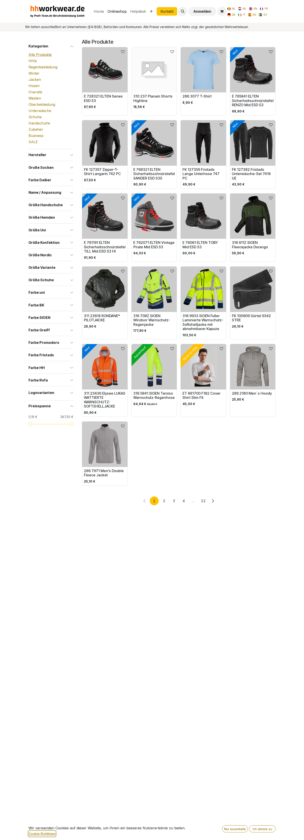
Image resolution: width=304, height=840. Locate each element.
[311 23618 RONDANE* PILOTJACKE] (105, 289)
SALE (33, 142)
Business (35, 135)
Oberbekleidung (41, 104)
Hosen (34, 86)
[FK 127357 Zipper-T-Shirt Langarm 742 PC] (105, 143)
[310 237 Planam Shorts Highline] (154, 70)
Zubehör (35, 129)
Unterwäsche (39, 110)
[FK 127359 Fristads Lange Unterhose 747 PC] (203, 143)
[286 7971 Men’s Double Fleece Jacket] (105, 444)
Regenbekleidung (42, 67)
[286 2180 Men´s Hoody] (253, 366)
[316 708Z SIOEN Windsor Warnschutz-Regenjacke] (154, 289)
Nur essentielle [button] (235, 829)
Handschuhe (39, 123)
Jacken (34, 79)
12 (203, 501)
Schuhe (35, 117)
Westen (34, 98)
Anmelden (202, 11)
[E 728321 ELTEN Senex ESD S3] (105, 70)
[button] (182, 11)
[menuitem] (99, 11)
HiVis (32, 61)
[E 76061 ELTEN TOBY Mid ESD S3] (203, 216)
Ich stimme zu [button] (262, 829)
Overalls (35, 92)
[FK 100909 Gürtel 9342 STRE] (253, 289)
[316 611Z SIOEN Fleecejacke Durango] (253, 216)
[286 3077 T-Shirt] (203, 70)
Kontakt (166, 11)
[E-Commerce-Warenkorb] (222, 11)
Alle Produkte (40, 54)
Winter (34, 73)
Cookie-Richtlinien (42, 834)
